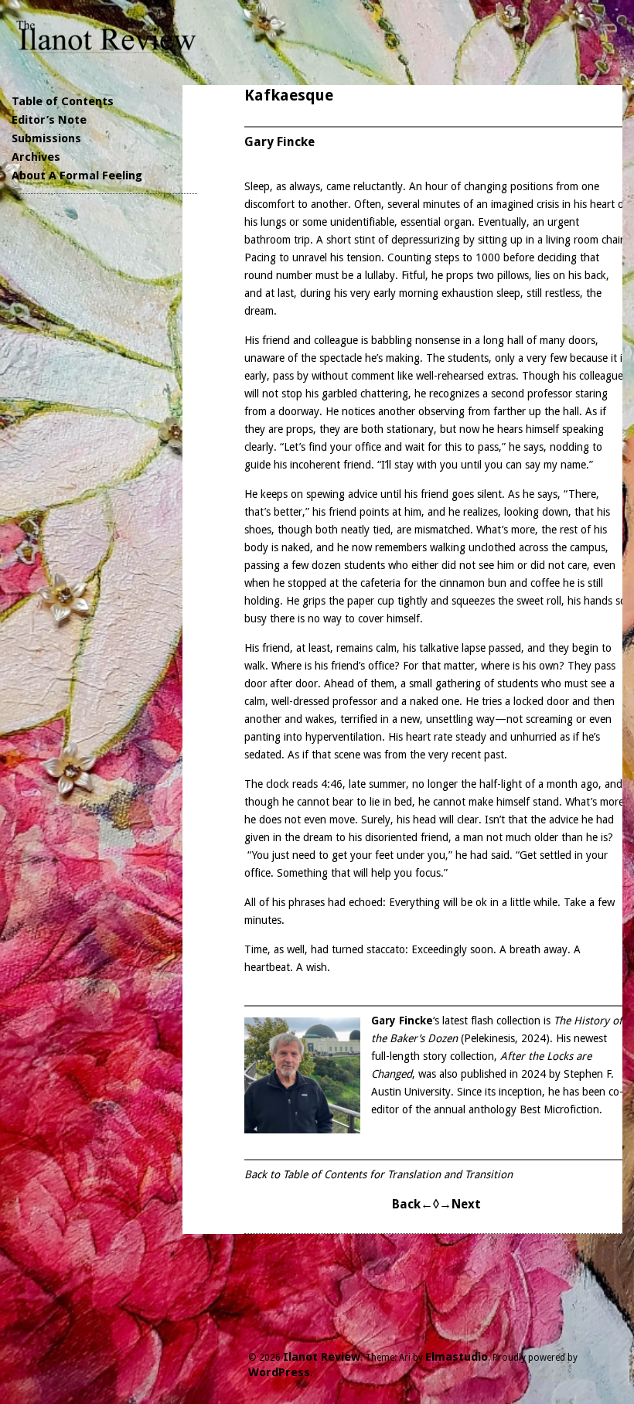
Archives (36, 157)
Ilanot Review (321, 1357)
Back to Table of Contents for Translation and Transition (378, 1174)
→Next (460, 1204)
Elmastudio (456, 1357)
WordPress (279, 1372)
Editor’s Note (49, 120)
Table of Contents (63, 101)
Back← (412, 1204)
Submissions (46, 138)
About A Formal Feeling (77, 175)
